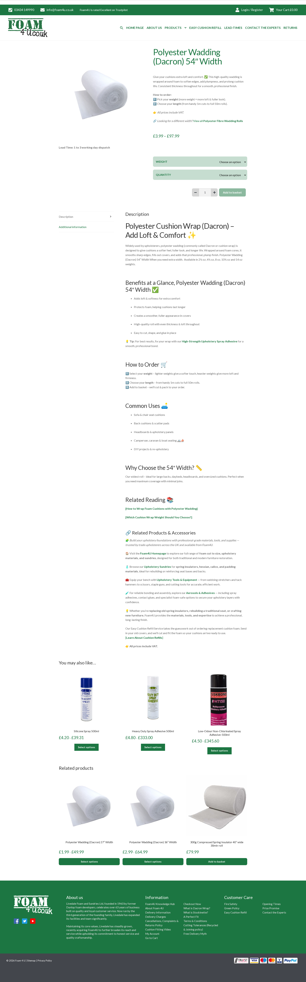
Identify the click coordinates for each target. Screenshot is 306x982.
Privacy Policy (45, 960)
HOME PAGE (135, 28)
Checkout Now (192, 904)
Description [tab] (66, 216)
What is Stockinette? (195, 912)
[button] (121, 27)
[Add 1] (214, 192)
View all (218, 121)
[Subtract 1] (195, 192)
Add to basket (232, 192)
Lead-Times (233, 28)
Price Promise (270, 908)
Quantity (163, 174)
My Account (152, 933)
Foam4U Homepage (153, 553)
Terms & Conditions (195, 921)
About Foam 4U (154, 908)
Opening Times (271, 904)
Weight (161, 161)
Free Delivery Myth (195, 933)
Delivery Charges (155, 916)
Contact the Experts (274, 912)
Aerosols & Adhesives (200, 592)
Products (173, 28)
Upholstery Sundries (157, 566)
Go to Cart (151, 938)
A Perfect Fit (191, 916)
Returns (290, 28)
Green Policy (231, 908)
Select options (86, 747)
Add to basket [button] (216, 861)
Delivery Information (158, 912)
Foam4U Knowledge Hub (160, 904)
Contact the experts (263, 28)
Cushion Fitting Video (158, 929)
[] (144, 637)
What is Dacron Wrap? (196, 908)
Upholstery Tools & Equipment (177, 579)
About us (154, 28)
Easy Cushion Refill (205, 28)
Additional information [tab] (72, 227)
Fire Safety (230, 904)
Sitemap (31, 960)
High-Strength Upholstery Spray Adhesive (209, 341)
